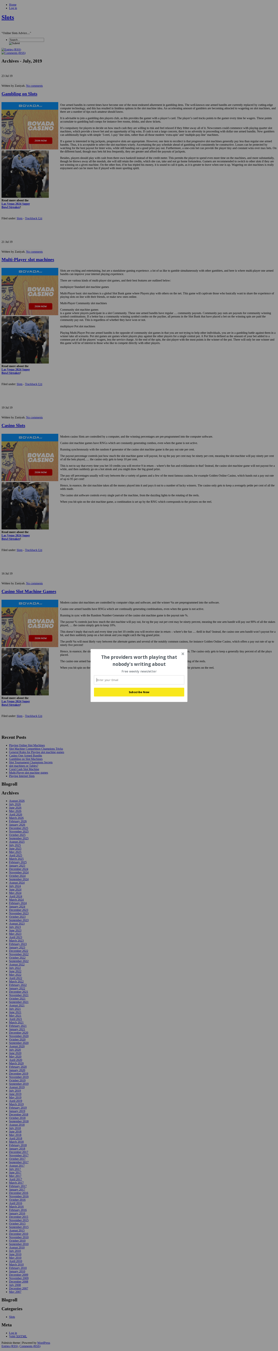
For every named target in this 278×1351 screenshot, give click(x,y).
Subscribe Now (139, 692)
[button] (139, 661)
